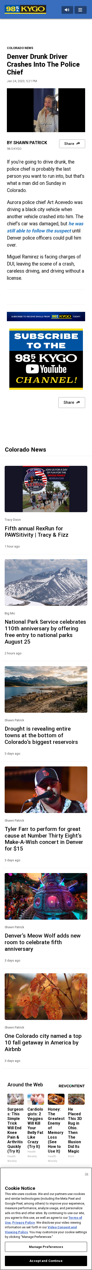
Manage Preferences (46, 1247)
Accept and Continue (45, 1261)
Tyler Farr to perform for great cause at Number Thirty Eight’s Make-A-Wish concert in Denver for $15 (44, 839)
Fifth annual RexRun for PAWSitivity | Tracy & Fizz (36, 531)
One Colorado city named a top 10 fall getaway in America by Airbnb (43, 1042)
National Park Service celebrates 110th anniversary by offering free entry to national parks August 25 (45, 632)
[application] (46, 110)
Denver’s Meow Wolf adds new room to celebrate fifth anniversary (43, 942)
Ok (86, 1174)
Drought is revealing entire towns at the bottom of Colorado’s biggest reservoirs (41, 735)
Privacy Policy (23, 1222)
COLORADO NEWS (20, 48)
